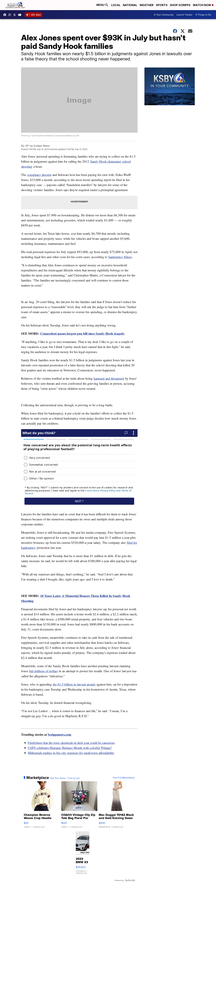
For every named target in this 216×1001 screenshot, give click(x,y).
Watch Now (202, 5)
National (130, 5)
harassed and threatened (109, 378)
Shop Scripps (180, 5)
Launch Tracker (185, 14)
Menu (100, 5)
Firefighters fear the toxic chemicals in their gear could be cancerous (71, 743)
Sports (162, 5)
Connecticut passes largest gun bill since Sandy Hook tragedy (82, 333)
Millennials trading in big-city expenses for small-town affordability (71, 753)
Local (115, 5)
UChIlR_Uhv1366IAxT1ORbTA (20, 14)
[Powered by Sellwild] (130, 880)
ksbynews (5, 14)
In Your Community (163, 14)
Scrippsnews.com (59, 734)
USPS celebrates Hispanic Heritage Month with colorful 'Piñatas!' (70, 748)
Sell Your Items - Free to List (64, 778)
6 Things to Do (203, 14)
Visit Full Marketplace (124, 777)
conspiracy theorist (39, 175)
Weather (147, 5)
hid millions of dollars (43, 671)
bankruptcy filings (120, 257)
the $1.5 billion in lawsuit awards (74, 684)
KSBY (15, 14)
